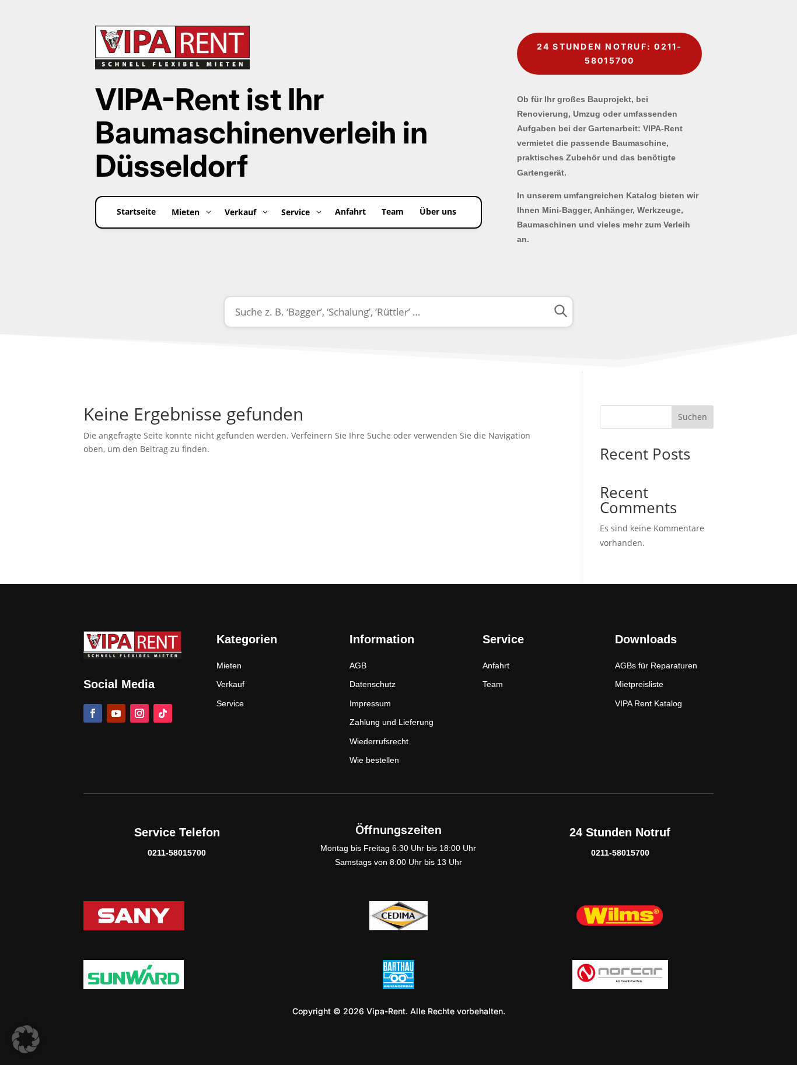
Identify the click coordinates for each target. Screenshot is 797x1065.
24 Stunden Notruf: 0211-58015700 (610, 53)
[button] (25, 1039)
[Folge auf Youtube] (116, 713)
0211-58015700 (177, 852)
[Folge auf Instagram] (139, 713)
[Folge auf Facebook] (92, 713)
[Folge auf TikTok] (162, 713)
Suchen (692, 416)
